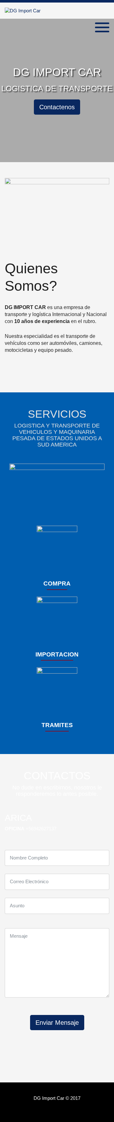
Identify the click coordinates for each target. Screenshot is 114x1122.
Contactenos (57, 107)
